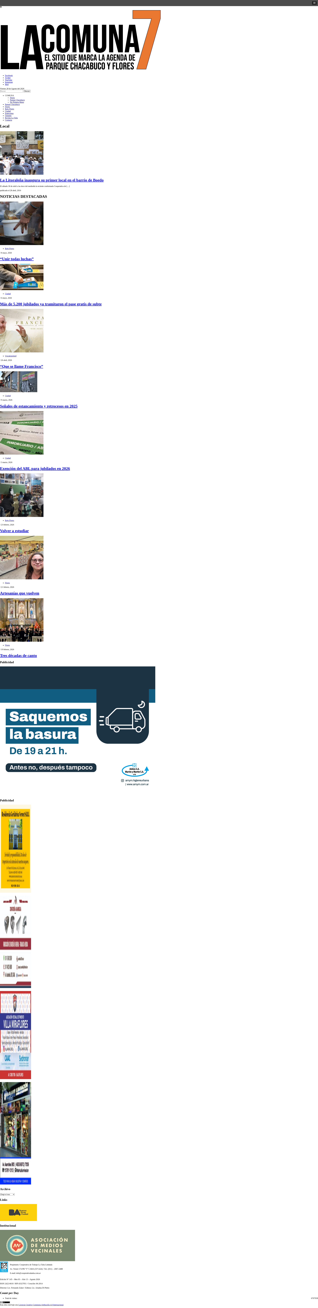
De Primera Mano (17, 102)
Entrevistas (9, 113)
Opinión (8, 116)
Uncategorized (10, 356)
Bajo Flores (9, 109)
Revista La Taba (11, 118)
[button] (314, 3)
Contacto (8, 120)
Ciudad (8, 111)
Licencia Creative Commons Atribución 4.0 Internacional (41, 1305)
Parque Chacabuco (17, 100)
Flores (12, 98)
